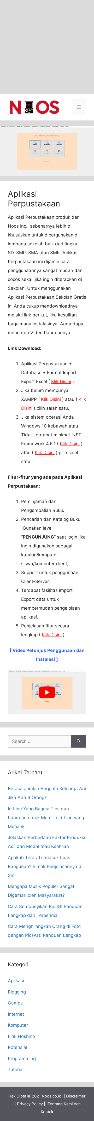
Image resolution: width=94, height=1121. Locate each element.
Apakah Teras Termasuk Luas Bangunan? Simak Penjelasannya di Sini (45, 866)
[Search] (78, 741)
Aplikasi (16, 980)
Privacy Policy (30, 1103)
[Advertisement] (47, 47)
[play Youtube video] (47, 692)
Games (15, 1003)
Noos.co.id (51, 1096)
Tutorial (16, 1069)
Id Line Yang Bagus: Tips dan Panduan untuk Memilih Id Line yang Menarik (46, 817)
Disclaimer (76, 1096)
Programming (22, 1058)
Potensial (17, 1047)
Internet (16, 1014)
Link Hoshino (21, 1036)
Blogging (17, 992)
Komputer (18, 1025)
